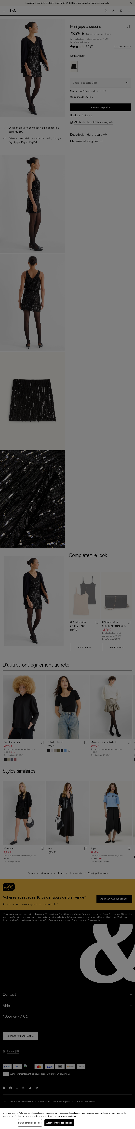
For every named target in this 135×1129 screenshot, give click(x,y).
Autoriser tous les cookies (59, 1122)
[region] (67, 1118)
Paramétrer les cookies (30, 1122)
